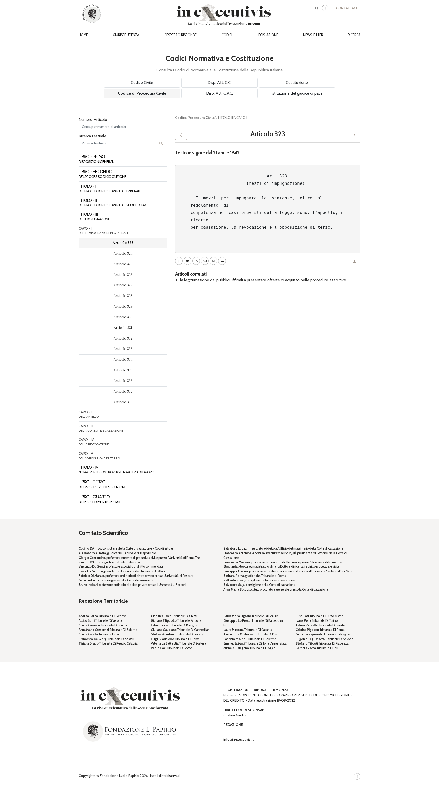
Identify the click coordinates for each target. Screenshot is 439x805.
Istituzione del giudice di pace (297, 93)
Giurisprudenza (126, 35)
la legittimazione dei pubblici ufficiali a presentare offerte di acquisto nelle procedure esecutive (263, 280)
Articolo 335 (123, 370)
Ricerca (354, 35)
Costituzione (297, 82)
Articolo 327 (123, 285)
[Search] (160, 143)
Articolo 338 (123, 402)
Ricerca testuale (92, 135)
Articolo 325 (123, 264)
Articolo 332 (123, 338)
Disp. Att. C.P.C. (219, 93)
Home (83, 35)
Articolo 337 (123, 391)
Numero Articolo (93, 119)
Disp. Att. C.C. (219, 82)
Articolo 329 (123, 306)
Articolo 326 (123, 275)
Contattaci (346, 8)
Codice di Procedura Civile (142, 93)
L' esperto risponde (180, 35)
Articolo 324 (123, 253)
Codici (227, 35)
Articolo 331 (123, 328)
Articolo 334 (123, 359)
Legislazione (267, 35)
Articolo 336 (123, 381)
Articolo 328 (123, 296)
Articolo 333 (123, 349)
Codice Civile (142, 82)
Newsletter (313, 35)
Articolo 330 (123, 317)
